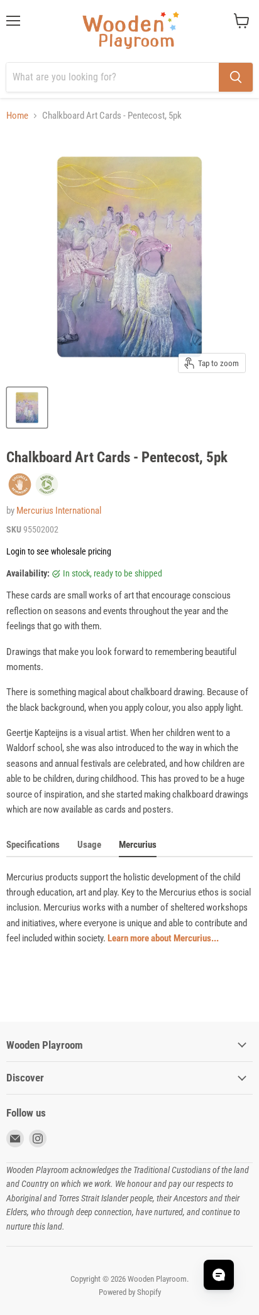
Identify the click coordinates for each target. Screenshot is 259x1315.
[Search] (236, 77)
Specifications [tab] (33, 844)
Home (17, 116)
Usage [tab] (89, 844)
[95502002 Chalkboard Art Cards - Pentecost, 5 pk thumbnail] (27, 407)
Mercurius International (58, 510)
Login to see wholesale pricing (58, 551)
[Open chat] (219, 1275)
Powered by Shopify (130, 1292)
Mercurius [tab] (138, 844)
